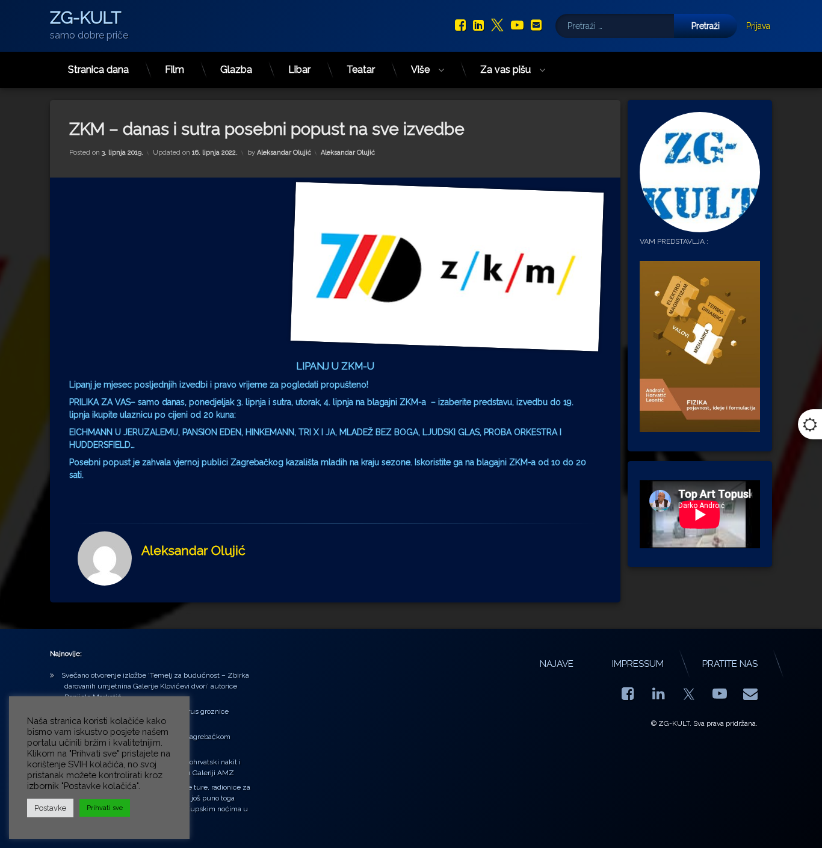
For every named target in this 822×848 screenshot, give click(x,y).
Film (174, 69)
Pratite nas (730, 663)
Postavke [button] (50, 807)
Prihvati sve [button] (105, 808)
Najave (556, 663)
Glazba (236, 69)
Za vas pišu (505, 69)
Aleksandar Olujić (284, 152)
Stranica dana (98, 69)
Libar (299, 69)
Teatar (361, 69)
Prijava (758, 26)
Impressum (638, 663)
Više (420, 69)
